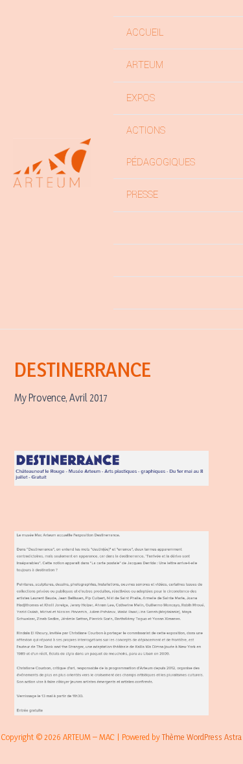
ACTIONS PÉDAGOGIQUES (160, 146)
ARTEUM (144, 65)
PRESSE (142, 195)
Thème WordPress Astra (202, 737)
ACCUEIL (144, 33)
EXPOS (140, 98)
